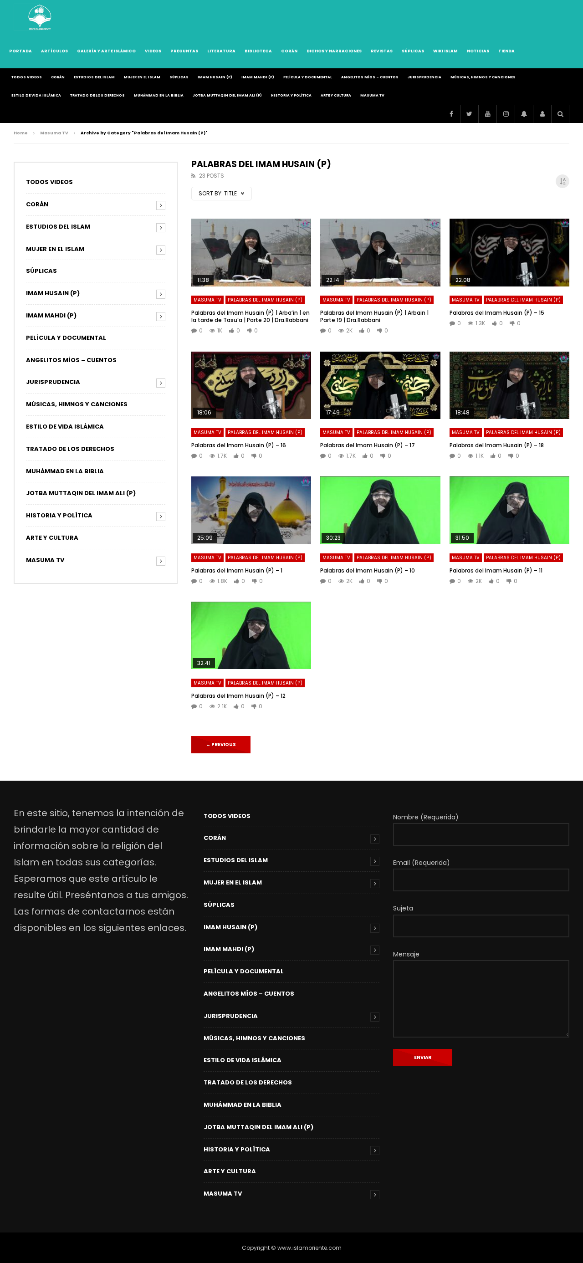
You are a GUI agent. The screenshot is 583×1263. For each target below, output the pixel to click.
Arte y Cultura (336, 95)
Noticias (478, 51)
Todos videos (26, 77)
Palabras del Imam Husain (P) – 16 (238, 445)
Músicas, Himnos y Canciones (483, 77)
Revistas (382, 51)
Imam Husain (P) (215, 77)
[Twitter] (469, 114)
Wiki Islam (445, 51)
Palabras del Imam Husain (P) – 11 (496, 570)
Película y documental (307, 77)
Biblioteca (258, 51)
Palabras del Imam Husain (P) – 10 (367, 570)
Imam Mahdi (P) (257, 77)
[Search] (560, 114)
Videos (153, 51)
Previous (221, 744)
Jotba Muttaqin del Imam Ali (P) (227, 95)
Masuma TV (372, 95)
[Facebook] (451, 114)
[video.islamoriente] (40, 17)
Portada (20, 51)
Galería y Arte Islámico (106, 51)
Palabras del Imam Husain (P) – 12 (238, 696)
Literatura (221, 51)
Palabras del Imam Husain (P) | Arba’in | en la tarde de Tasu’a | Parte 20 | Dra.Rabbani (250, 316)
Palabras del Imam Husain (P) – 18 (497, 445)
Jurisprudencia (424, 77)
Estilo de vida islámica (36, 95)
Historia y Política (291, 95)
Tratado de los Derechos (97, 95)
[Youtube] (487, 114)
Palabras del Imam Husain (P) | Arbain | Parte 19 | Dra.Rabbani (374, 316)
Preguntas (184, 51)
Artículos (54, 51)
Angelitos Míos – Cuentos (370, 77)
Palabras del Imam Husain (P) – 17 (367, 445)
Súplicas (413, 51)
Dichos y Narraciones (334, 51)
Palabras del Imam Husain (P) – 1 (236, 570)
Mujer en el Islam (142, 77)
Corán (289, 51)
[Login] (542, 114)
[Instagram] (505, 114)
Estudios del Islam (94, 77)
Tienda (506, 51)
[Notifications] (524, 114)
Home (21, 133)
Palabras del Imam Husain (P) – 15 (497, 313)
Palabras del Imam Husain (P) (265, 300)
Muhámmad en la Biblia (159, 95)
